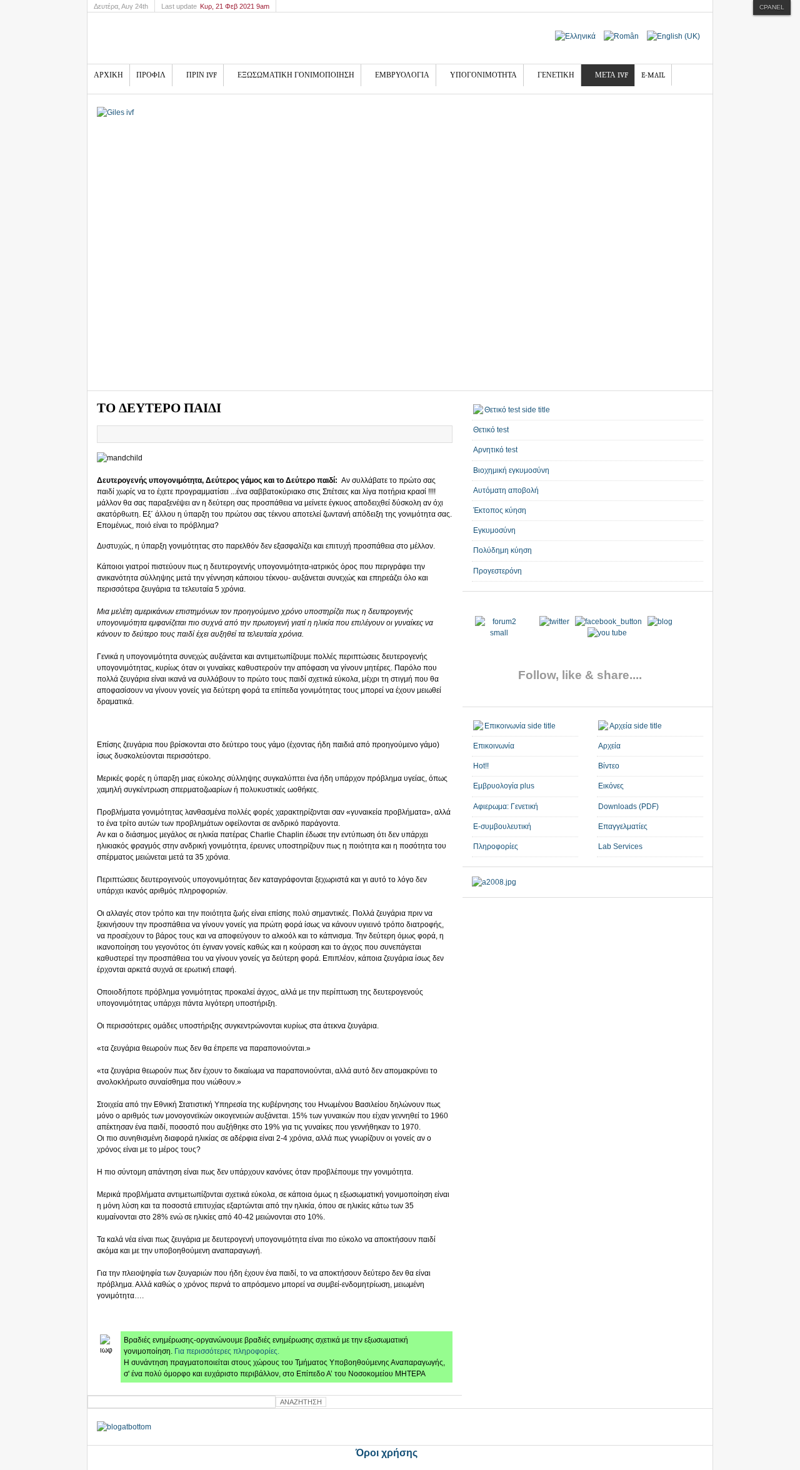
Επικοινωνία (493, 746)
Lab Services (620, 846)
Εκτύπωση (428, 434)
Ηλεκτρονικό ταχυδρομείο (443, 434)
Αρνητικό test (495, 449)
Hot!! (481, 766)
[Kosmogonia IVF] (197, 38)
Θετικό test (491, 429)
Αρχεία (609, 746)
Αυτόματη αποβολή (506, 490)
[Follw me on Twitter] (499, 632)
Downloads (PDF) (628, 806)
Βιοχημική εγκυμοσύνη (511, 470)
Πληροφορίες (495, 846)
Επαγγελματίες (623, 826)
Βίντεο (608, 766)
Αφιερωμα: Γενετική (505, 806)
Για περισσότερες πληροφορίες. (226, 1351)
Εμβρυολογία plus (503, 786)
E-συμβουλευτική (502, 826)
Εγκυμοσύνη (494, 530)
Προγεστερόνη (497, 571)
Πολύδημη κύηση (502, 550)
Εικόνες (611, 786)
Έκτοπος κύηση (499, 510)
